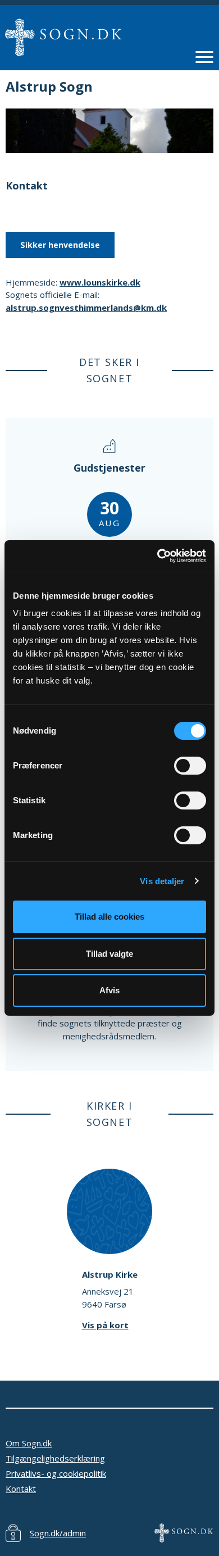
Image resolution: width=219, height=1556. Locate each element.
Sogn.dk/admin (58, 1533)
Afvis (109, 990)
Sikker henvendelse (60, 244)
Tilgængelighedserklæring (55, 1458)
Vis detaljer (162, 881)
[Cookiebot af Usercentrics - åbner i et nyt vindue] (157, 556)
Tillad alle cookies (109, 916)
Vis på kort (105, 1325)
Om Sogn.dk (29, 1443)
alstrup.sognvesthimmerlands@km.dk (86, 307)
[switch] (190, 766)
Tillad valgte (109, 953)
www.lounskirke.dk (100, 282)
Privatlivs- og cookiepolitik (56, 1473)
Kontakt (21, 1488)
